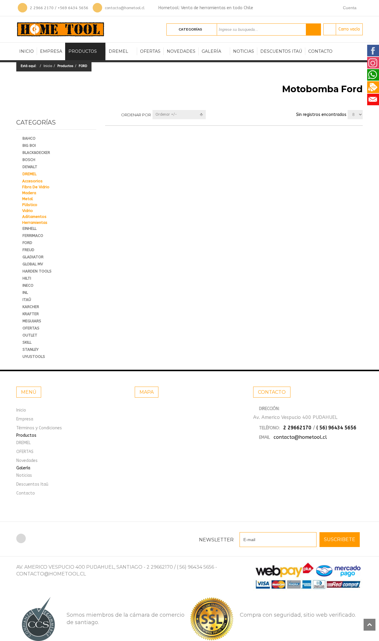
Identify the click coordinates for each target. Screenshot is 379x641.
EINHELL (29, 228)
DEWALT (30, 167)
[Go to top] (369, 625)
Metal (27, 199)
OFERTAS (150, 51)
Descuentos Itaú (281, 51)
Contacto (320, 51)
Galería (211, 51)
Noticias (243, 51)
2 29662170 (297, 427)
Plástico (29, 204)
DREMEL (118, 51)
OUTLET (30, 335)
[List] (116, 114)
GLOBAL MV (33, 264)
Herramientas (34, 222)
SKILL (27, 342)
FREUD (28, 250)
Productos (82, 51)
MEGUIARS (32, 321)
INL (25, 292)
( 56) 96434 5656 (336, 427)
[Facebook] (21, 538)
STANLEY (30, 349)
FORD (27, 242)
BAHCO (29, 138)
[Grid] (107, 114)
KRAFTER (31, 314)
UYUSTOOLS (34, 356)
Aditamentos (34, 216)
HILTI (27, 278)
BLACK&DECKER (36, 152)
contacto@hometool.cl (124, 8)
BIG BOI (29, 145)
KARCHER (31, 306)
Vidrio (27, 210)
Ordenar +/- (166, 114)
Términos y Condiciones (39, 427)
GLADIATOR (33, 257)
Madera (29, 193)
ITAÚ (27, 299)
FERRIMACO (33, 235)
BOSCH (29, 159)
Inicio (26, 51)
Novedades (181, 51)
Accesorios (32, 181)
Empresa (51, 51)
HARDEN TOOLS (37, 271)
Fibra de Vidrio (35, 187)
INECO (28, 285)
